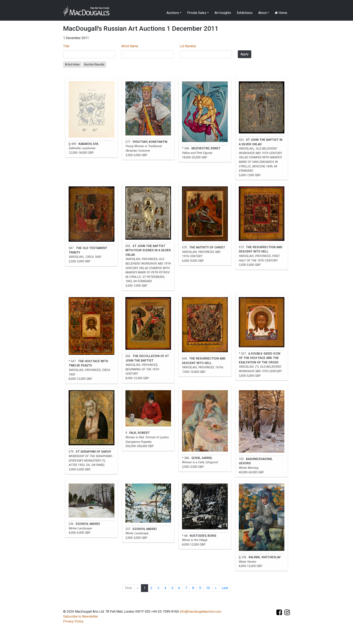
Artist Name (129, 46)
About (262, 13)
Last (225, 588)
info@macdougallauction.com (200, 611)
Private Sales (196, 13)
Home (282, 13)
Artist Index (72, 64)
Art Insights (222, 13)
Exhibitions (244, 13)
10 (208, 588)
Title (66, 46)
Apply (244, 54)
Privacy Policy (73, 621)
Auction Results (94, 64)
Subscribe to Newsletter (80, 616)
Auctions (172, 13)
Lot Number (188, 46)
